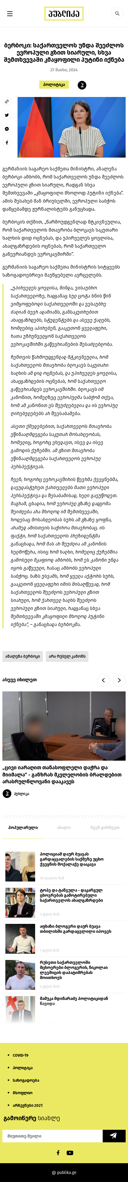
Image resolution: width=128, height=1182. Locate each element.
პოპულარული (23, 827)
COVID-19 (20, 1055)
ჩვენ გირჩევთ (105, 827)
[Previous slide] (103, 680)
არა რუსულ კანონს (67, 656)
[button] (117, 13)
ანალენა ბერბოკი (22, 656)
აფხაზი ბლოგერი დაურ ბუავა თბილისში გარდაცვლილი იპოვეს (75, 929)
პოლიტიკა (54, 84)
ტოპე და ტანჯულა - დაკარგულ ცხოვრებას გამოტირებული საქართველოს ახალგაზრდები (71, 895)
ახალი (64, 827)
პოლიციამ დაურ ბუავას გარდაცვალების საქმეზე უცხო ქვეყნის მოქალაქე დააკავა (72, 859)
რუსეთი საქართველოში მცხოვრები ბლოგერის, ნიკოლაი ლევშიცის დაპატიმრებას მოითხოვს (74, 970)
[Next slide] (119, 680)
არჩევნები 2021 (28, 1105)
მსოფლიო (22, 1093)
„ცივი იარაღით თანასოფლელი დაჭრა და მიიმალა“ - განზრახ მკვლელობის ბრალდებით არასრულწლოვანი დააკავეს (61, 775)
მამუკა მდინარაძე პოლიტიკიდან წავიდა (74, 1001)
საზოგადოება (26, 1080)
